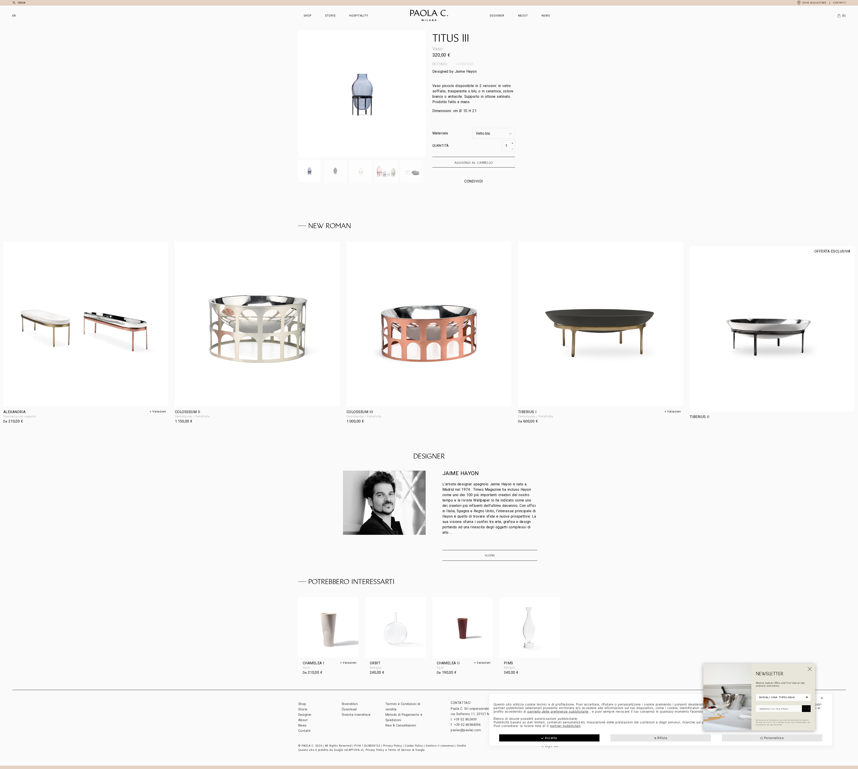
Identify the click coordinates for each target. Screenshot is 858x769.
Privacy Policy (392, 745)
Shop (308, 15)
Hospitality (358, 15)
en (14, 15)
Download (349, 709)
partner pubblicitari (565, 726)
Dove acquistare (814, 2)
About (523, 15)
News (546, 15)
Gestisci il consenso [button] (440, 745)
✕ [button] (821, 698)
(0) (844, 15)
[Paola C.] (429, 16)
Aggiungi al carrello (473, 162)
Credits (461, 745)
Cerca (21, 2)
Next (394, 94)
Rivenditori (350, 704)
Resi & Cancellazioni (400, 725)
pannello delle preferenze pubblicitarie (557, 711)
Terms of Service (399, 750)
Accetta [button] (551, 738)
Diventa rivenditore (356, 714)
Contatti (839, 2)
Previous (330, 94)
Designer (497, 15)
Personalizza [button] (774, 738)
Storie (330, 15)
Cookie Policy (414, 745)
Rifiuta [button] (662, 738)
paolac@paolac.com (466, 730)
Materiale (440, 133)
